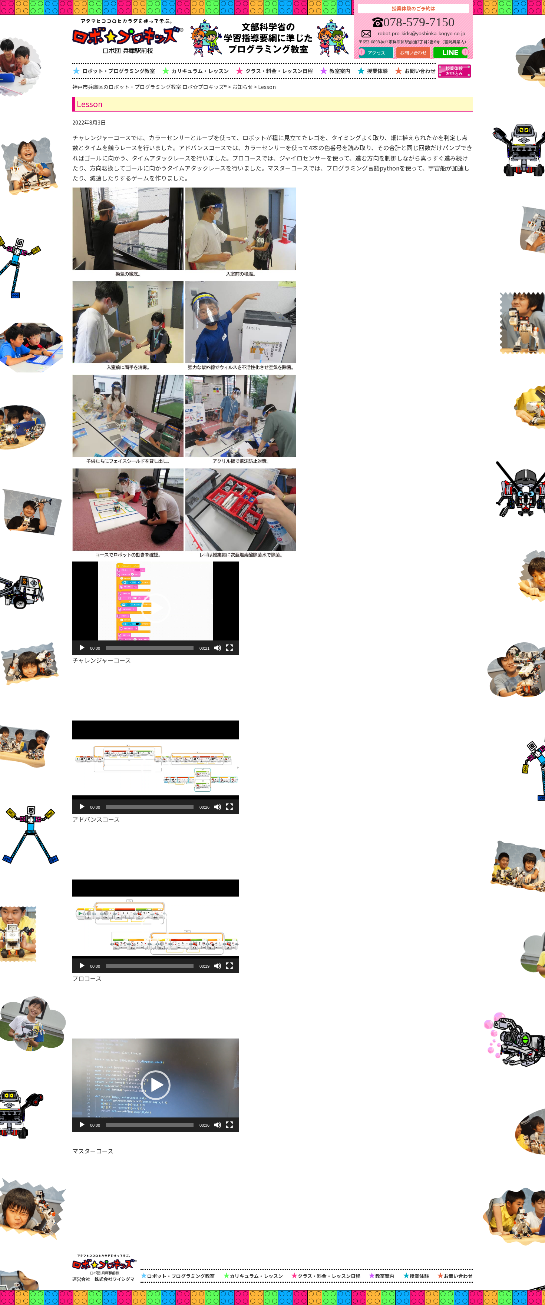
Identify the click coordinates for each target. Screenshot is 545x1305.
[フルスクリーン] (229, 648)
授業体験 (372, 70)
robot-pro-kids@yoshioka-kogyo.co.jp (421, 33)
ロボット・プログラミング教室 (113, 70)
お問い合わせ (413, 52)
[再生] (82, 648)
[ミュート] (217, 648)
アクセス (376, 52)
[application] (155, 608)
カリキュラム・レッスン (195, 70)
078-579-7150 (419, 22)
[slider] (150, 648)
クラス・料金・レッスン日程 (274, 70)
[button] (156, 608)
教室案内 (335, 70)
